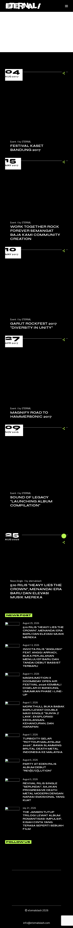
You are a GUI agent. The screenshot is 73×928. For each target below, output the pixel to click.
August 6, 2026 (30, 760)
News (13, 581)
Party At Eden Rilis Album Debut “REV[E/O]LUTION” (39, 767)
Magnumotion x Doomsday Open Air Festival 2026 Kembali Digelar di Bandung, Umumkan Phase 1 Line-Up (43, 686)
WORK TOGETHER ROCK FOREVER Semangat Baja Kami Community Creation (35, 233)
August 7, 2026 (30, 702)
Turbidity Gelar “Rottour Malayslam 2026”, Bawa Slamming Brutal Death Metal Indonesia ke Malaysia (42, 745)
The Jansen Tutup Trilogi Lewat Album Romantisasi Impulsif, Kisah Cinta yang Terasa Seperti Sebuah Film (43, 820)
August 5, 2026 (30, 779)
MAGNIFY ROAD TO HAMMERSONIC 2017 (31, 414)
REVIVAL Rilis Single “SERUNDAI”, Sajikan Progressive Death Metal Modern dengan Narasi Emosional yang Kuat (44, 792)
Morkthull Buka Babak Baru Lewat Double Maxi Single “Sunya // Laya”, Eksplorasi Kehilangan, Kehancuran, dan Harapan (44, 716)
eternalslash (35, 581)
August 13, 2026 (31, 645)
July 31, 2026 (29, 808)
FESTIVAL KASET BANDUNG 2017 (26, 148)
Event (13, 141)
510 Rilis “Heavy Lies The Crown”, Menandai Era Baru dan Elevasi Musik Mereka (36, 591)
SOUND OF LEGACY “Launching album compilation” (31, 501)
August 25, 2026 (31, 623)
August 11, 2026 (31, 673)
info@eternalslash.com (36, 923)
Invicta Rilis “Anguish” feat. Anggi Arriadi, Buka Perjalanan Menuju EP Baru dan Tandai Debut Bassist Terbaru (42, 657)
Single (20, 581)
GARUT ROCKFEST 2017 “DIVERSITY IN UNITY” (33, 325)
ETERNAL (26, 141)
